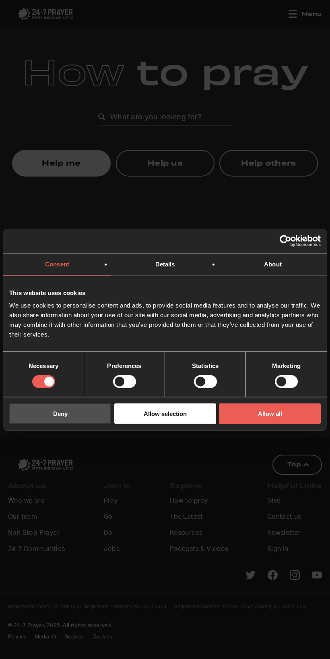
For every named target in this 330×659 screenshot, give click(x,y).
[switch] (124, 381)
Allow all (270, 413)
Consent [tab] (57, 263)
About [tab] (273, 263)
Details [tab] (165, 263)
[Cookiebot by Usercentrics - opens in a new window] (285, 241)
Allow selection (165, 413)
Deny (60, 413)
